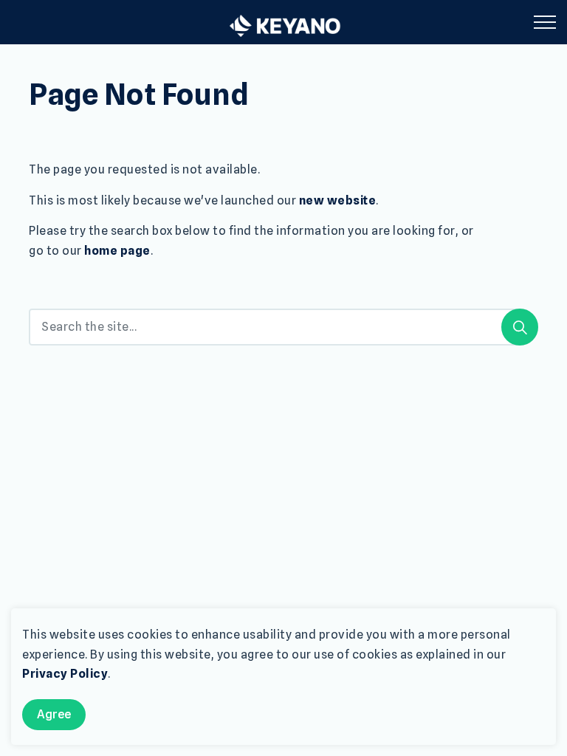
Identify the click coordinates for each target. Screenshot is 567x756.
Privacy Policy (65, 674)
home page (117, 251)
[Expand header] (545, 22)
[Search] (519, 327)
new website (338, 200)
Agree (54, 714)
